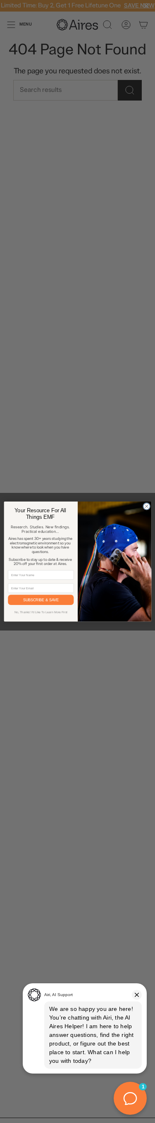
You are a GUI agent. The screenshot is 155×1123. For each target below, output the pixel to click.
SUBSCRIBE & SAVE (40, 600)
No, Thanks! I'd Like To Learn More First (40, 612)
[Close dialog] (146, 506)
